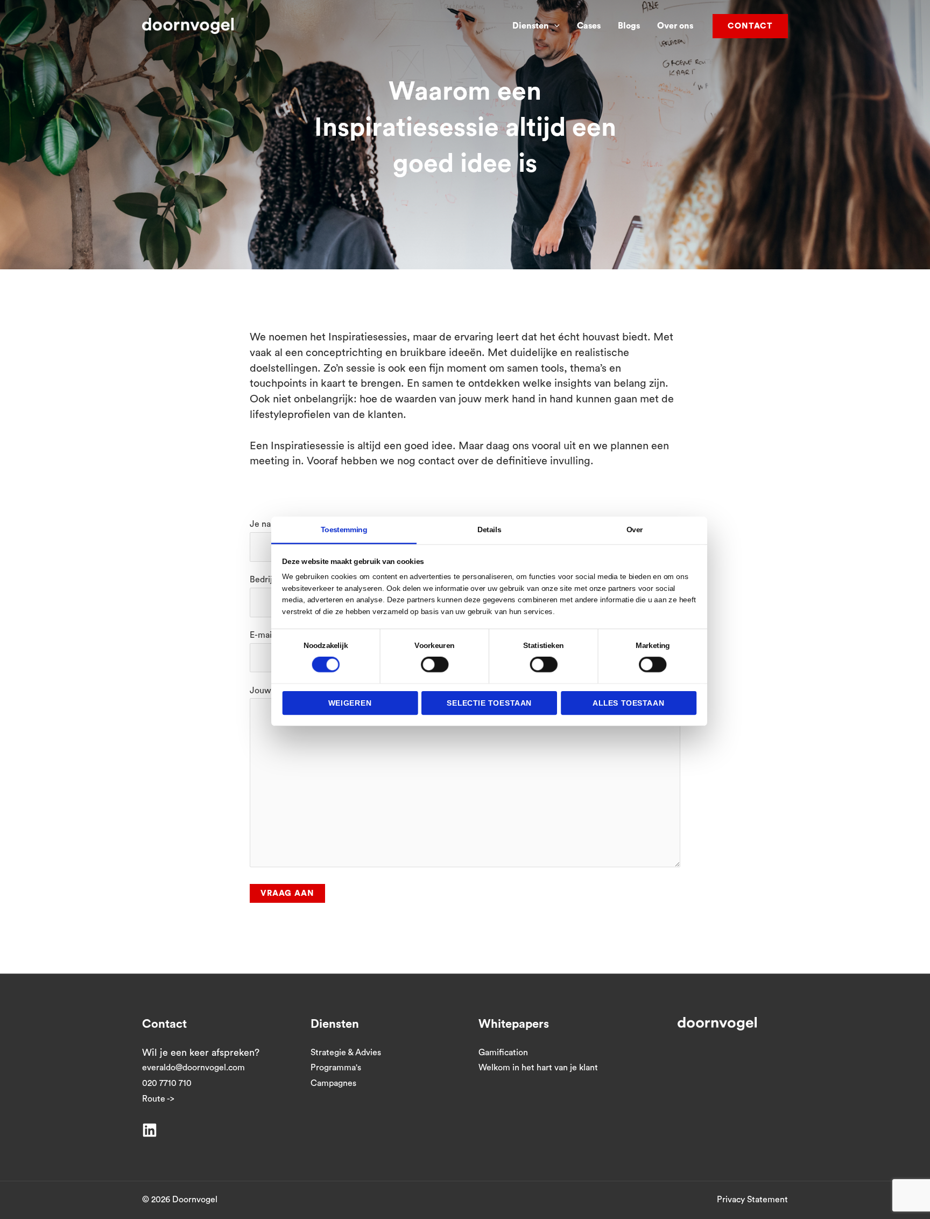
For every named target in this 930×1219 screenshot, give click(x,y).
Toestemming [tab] (344, 529)
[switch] (434, 664)
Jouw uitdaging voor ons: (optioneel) (320, 690)
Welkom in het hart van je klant (538, 1067)
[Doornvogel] (188, 25)
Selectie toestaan (489, 703)
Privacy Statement (752, 1199)
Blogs (629, 26)
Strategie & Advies (346, 1052)
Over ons (675, 26)
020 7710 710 (167, 1083)
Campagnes (333, 1083)
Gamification (503, 1052)
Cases (589, 26)
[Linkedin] (149, 1130)
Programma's (336, 1067)
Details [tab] (489, 529)
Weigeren (350, 703)
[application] (554, 26)
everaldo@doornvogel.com (193, 1067)
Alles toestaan (629, 703)
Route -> (158, 1099)
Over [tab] (634, 529)
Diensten (530, 26)
